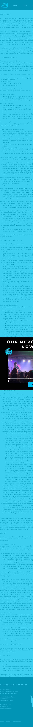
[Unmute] (11, 381)
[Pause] (8, 381)
